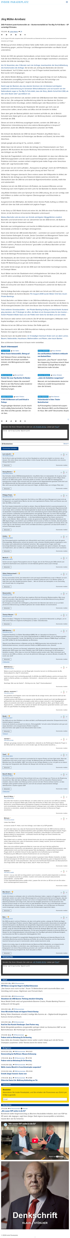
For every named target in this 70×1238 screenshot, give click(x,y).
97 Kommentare (15, 1108)
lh (10, 996)
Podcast (25, 1108)
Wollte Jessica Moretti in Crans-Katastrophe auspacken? (21, 1067)
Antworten (7, 465)
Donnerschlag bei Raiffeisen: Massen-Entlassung (18, 1054)
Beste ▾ (66, 444)
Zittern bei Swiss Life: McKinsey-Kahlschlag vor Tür (19, 1080)
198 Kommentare (20, 1051)
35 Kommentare (19, 1009)
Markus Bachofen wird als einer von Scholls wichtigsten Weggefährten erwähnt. (31, 217)
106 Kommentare (20, 1071)
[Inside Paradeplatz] (14, 2)
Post (57, 427)
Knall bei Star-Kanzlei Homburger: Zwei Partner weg (20, 1024)
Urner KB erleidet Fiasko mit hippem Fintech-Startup (19, 1012)
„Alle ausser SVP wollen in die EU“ (13, 1111)
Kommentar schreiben (10, 448)
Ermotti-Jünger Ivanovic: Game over (14, 1074)
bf (10, 983)
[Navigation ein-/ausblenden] (67, 2)
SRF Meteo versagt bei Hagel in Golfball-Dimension (19, 986)
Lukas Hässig (14, 32)
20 (21, 32)
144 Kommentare (20, 1078)
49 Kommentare (19, 996)
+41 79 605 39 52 (39, 427)
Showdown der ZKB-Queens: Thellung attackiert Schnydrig (22, 999)
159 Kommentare (20, 1065)
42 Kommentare (19, 983)
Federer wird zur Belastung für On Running (16, 1037)
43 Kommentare (19, 1022)
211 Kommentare (19, 1035)
